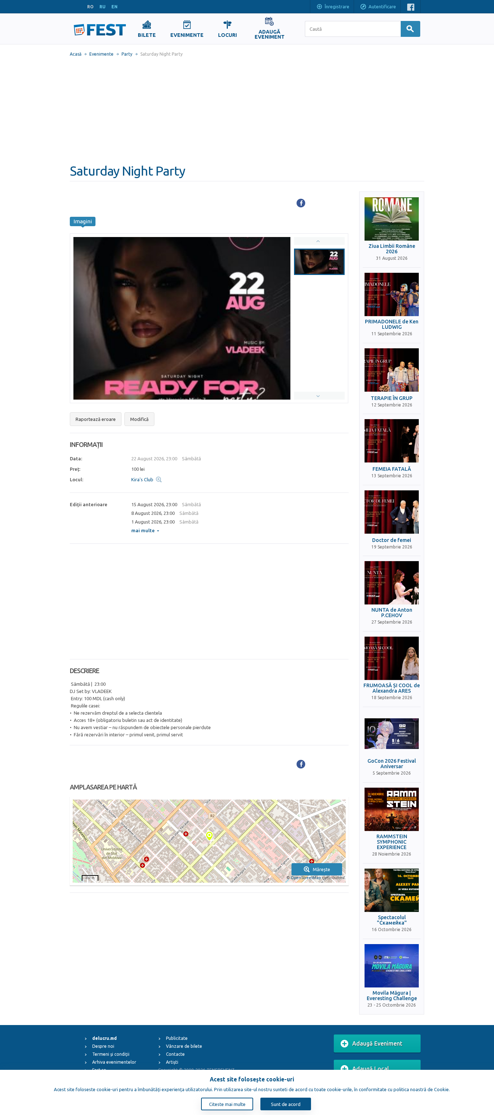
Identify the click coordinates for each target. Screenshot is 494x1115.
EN (114, 6)
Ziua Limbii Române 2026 (392, 249)
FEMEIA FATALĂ (391, 469)
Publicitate (177, 1038)
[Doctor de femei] (392, 512)
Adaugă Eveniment (377, 1043)
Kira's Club (142, 479)
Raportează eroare (96, 419)
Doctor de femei (391, 540)
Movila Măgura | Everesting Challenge (392, 995)
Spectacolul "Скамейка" (392, 920)
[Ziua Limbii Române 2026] (392, 219)
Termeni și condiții (110, 1054)
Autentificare (382, 6)
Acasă (75, 54)
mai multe (143, 530)
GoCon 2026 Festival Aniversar (391, 763)
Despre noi (103, 1046)
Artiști (172, 1062)
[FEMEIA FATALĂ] (392, 440)
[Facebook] (301, 203)
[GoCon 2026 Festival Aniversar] (392, 733)
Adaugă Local (370, 1069)
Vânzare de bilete (184, 1046)
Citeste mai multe (227, 1104)
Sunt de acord (286, 1104)
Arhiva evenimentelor (114, 1062)
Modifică (139, 419)
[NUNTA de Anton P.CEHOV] (392, 582)
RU (102, 6)
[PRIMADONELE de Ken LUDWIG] (392, 294)
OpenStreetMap (306, 877)
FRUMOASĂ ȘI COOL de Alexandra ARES (391, 688)
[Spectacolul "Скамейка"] (392, 890)
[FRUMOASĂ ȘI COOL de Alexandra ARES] (392, 658)
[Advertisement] (247, 110)
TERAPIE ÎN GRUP (392, 398)
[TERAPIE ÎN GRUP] (392, 370)
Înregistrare (337, 6)
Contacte (175, 1054)
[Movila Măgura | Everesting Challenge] (392, 965)
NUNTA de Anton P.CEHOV (391, 612)
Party (127, 54)
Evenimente (101, 54)
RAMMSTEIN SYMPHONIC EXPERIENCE (391, 842)
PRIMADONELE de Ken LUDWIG (391, 324)
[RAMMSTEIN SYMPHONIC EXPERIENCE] (392, 809)
